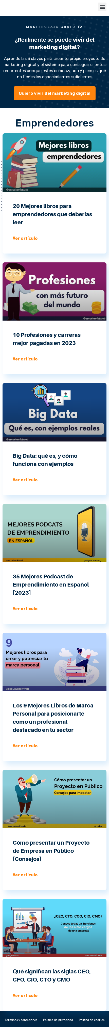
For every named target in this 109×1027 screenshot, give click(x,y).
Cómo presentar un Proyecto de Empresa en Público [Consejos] (51, 850)
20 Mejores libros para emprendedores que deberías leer (52, 214)
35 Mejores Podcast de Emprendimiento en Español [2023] (51, 584)
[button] (102, 7)
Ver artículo (25, 238)
